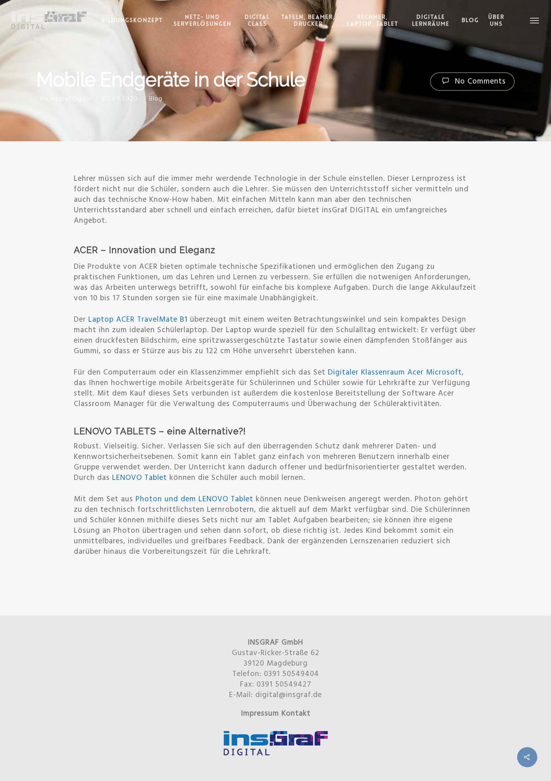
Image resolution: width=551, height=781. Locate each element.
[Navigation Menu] (535, 20)
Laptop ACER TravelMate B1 (138, 320)
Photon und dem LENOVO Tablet (194, 499)
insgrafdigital (71, 99)
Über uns (496, 20)
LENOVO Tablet (139, 478)
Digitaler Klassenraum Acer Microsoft (395, 372)
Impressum (260, 714)
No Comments (479, 81)
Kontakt (296, 714)
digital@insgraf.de (288, 695)
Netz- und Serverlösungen (202, 20)
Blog (470, 20)
